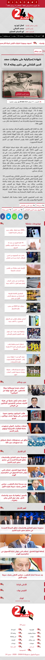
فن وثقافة (7, 35)
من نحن (32, 646)
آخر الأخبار (22, 451)
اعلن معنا (13, 646)
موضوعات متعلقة (33, 223)
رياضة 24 (20, 35)
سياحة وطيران (29, 35)
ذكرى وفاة (6, 209)
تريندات (13, 643)
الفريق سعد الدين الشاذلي (33, 209)
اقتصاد (13, 639)
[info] (12, 2)
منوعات (32, 643)
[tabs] (8, 2)
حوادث (14, 35)
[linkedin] (24, 2)
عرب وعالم (38, 51)
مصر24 (39, 205)
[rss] (20, 2)
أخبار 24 (37, 35)
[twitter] (32, 2)
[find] (16, 2)
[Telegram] (20, 216)
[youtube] (28, 2)
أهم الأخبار (21, 508)
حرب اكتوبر (17, 209)
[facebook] (36, 2)
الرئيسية (32, 629)
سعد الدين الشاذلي (26, 205)
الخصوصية (23, 650)
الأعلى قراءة (22, 584)
